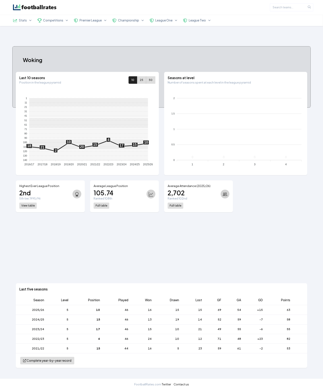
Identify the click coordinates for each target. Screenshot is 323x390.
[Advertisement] (112, 252)
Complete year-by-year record (48, 360)
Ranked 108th (103, 198)
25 (141, 80)
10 (132, 80)
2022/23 (38, 338)
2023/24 (38, 329)
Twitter (166, 384)
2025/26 (38, 310)
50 (150, 80)
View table (28, 205)
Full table (101, 205)
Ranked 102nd (177, 198)
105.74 (103, 193)
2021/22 (38, 348)
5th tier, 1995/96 (30, 198)
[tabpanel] (161, 222)
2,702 (176, 193)
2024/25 (38, 319)
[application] (87, 130)
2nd (25, 193)
